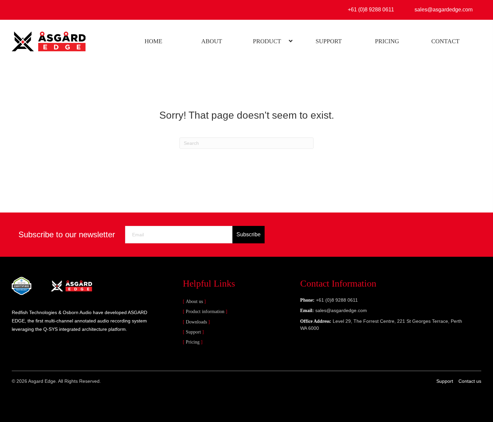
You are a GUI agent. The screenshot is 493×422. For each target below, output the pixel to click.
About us (194, 301)
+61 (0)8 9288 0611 (337, 300)
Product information (205, 311)
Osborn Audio (77, 312)
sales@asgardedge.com (341, 310)
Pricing (193, 342)
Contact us (469, 381)
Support (193, 332)
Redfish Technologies (34, 312)
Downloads (196, 321)
